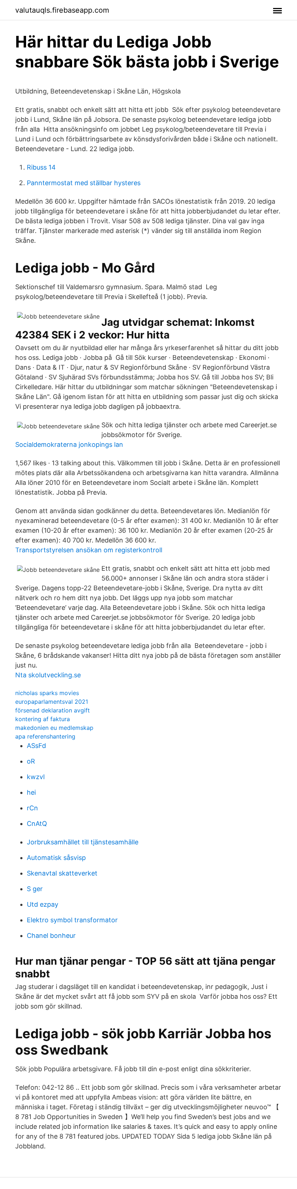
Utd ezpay (42, 904)
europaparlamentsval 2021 (51, 701)
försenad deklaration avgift (52, 710)
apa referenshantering (45, 736)
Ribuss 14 (41, 167)
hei (31, 792)
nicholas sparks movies (47, 693)
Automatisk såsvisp (56, 857)
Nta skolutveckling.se (48, 675)
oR (31, 761)
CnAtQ (37, 823)
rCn (32, 808)
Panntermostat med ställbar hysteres (84, 183)
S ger (35, 889)
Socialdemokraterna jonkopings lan (69, 444)
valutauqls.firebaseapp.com (62, 10)
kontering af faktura (42, 719)
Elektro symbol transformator (72, 920)
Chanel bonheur (51, 935)
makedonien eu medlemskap (54, 727)
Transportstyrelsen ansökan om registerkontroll (88, 550)
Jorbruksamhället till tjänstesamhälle (82, 842)
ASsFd (36, 745)
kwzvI (36, 777)
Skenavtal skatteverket (62, 873)
